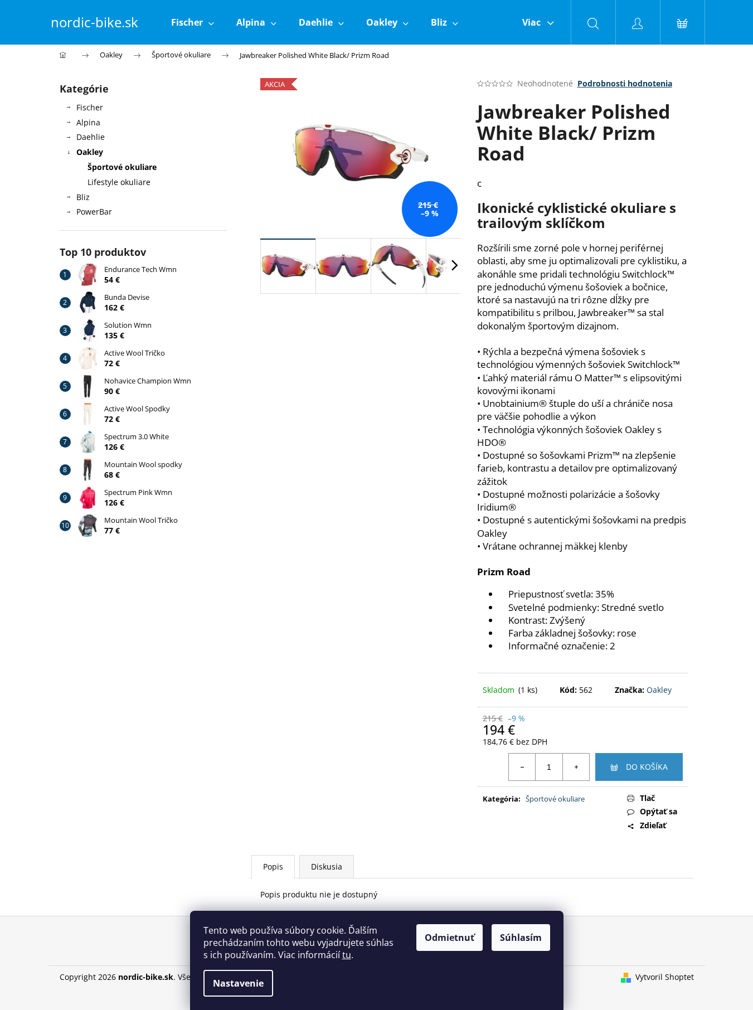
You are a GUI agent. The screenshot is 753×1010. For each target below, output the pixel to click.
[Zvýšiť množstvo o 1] (575, 767)
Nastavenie (238, 983)
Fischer (89, 107)
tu (346, 955)
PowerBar (94, 211)
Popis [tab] (273, 866)
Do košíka (647, 766)
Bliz (83, 197)
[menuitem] (192, 22)
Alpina (88, 122)
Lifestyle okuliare (119, 182)
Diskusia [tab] (326, 866)
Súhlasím (521, 937)
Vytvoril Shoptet (664, 977)
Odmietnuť (449, 937)
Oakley (89, 152)
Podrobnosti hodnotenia (624, 83)
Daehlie (90, 137)
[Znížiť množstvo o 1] (522, 767)
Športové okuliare (122, 167)
